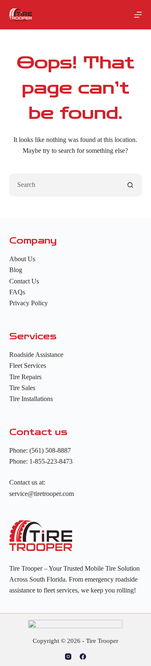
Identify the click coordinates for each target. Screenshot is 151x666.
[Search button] (130, 185)
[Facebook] (83, 656)
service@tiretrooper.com (41, 493)
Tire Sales (22, 387)
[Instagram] (68, 656)
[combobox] (65, 185)
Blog (15, 269)
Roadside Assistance (36, 354)
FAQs (17, 292)
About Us (22, 258)
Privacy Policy (28, 303)
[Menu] (138, 14)
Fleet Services (27, 365)
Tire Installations (31, 398)
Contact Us (24, 281)
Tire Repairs (25, 376)
